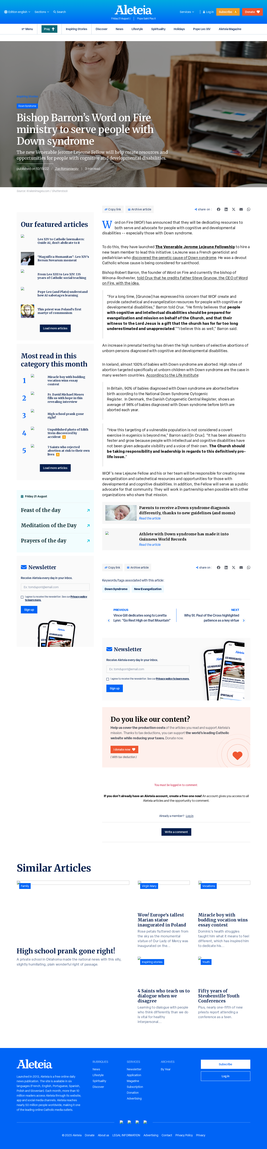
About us (103, 1135)
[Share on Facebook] (218, 209)
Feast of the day (40, 510)
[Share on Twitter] (233, 209)
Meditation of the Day (49, 525)
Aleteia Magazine (230, 29)
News (119, 29)
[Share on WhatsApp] (248, 209)
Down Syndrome (116, 589)
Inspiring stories (152, 962)
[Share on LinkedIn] (226, 209)
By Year (166, 1069)
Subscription (135, 1087)
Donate (250, 12)
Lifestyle (137, 29)
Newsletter (134, 1069)
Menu (29, 29)
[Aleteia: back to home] (133, 9)
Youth (206, 962)
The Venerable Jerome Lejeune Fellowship (195, 246)
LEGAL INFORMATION (126, 1135)
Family (25, 886)
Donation (133, 1093)
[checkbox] (107, 679)
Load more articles (55, 328)
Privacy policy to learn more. (172, 678)
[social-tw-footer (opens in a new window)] (137, 1122)
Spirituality (158, 29)
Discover (101, 29)
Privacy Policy (184, 1135)
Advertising (134, 1098)
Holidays (179, 29)
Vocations (208, 886)
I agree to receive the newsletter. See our (150, 678)
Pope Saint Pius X (146, 18)
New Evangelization (147, 589)
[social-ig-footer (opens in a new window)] (145, 1122)
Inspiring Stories (76, 29)
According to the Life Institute (172, 375)
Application (134, 1075)
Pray (47, 29)
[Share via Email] (241, 209)
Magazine (133, 1081)
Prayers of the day (43, 540)
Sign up (115, 688)
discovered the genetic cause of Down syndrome (174, 257)
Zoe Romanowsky (67, 169)
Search (61, 12)
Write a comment (176, 832)
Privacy (200, 1135)
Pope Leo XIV (201, 29)
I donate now (121, 749)
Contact (167, 1135)
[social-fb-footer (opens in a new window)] (129, 1122)
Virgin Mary (149, 886)
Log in (210, 12)
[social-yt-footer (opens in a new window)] (121, 1122)
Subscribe (225, 12)
